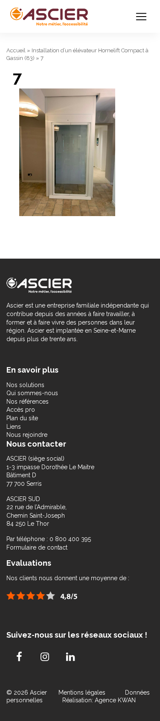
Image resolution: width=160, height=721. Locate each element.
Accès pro (20, 409)
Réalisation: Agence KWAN (99, 700)
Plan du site (22, 418)
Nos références (27, 401)
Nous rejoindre (26, 434)
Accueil (16, 50)
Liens (13, 426)
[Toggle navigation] (141, 16)
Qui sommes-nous (32, 393)
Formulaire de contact (36, 547)
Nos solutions (25, 385)
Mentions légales (82, 692)
